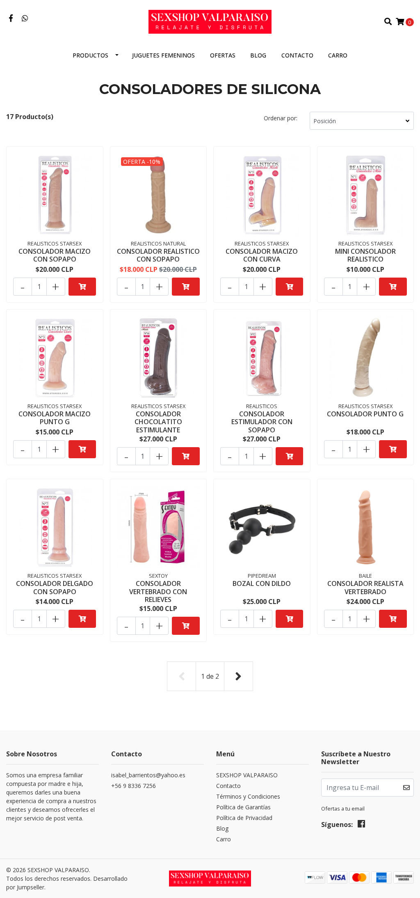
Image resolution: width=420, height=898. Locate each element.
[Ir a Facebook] (11, 18)
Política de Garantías (243, 807)
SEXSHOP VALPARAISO (247, 775)
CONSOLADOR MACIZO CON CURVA (262, 255)
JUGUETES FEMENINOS (163, 55)
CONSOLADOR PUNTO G (365, 413)
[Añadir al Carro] (82, 287)
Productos (90, 55)
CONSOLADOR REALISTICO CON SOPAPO (158, 255)
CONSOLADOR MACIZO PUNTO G (54, 417)
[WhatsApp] (25, 18)
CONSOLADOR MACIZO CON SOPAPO (54, 255)
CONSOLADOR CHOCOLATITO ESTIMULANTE (158, 421)
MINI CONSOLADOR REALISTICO (365, 255)
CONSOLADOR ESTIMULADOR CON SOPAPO (261, 421)
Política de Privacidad (244, 818)
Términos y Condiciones (248, 796)
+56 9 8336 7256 (133, 786)
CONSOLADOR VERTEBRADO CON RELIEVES (158, 591)
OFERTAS (222, 55)
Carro (337, 55)
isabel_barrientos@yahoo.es (148, 775)
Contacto (297, 55)
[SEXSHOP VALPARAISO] (210, 20)
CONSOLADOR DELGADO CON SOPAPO (54, 587)
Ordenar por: (280, 118)
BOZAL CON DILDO (262, 583)
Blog (258, 55)
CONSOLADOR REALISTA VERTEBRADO (365, 587)
